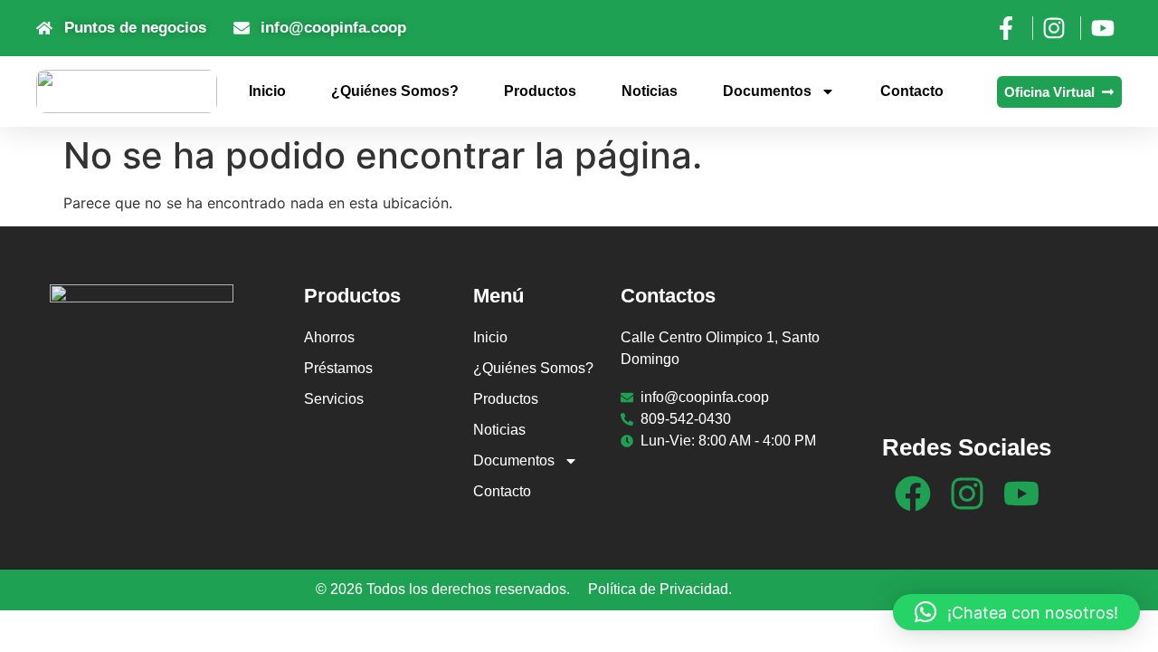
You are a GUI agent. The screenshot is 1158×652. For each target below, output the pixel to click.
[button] (1016, 612)
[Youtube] (1021, 493)
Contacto (912, 91)
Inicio (267, 91)
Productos (540, 91)
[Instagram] (967, 493)
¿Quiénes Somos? (395, 91)
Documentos (767, 91)
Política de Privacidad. (660, 589)
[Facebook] (913, 493)
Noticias (650, 91)
